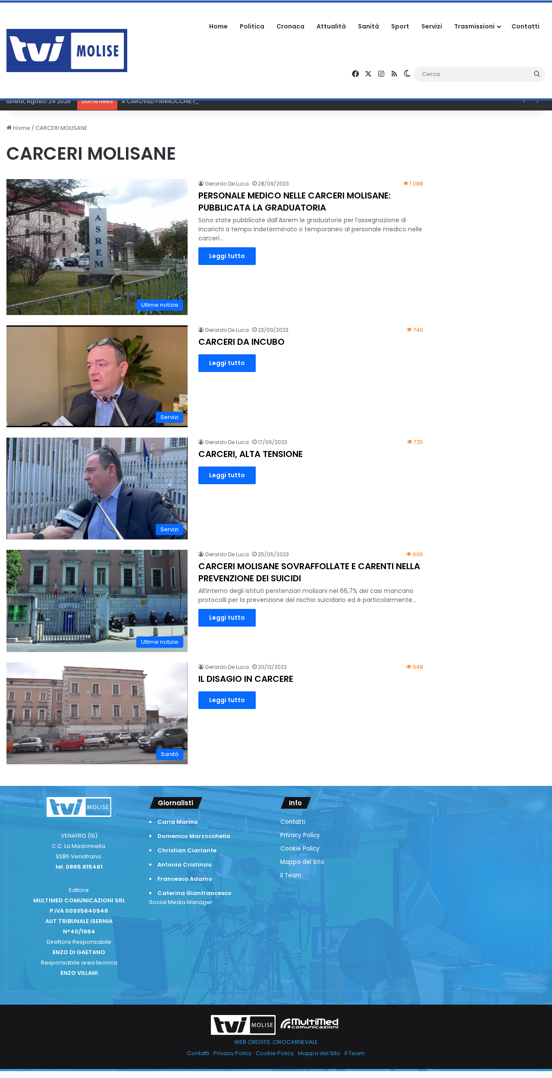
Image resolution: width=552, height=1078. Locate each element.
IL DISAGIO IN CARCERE (245, 679)
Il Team (290, 875)
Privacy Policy (300, 835)
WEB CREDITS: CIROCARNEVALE (276, 1042)
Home (218, 26)
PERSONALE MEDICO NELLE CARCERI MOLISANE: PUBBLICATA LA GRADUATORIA (294, 201)
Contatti (525, 26)
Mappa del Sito (302, 862)
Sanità (368, 26)
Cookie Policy (300, 849)
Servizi (431, 26)
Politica (252, 26)
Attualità (331, 26)
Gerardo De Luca (227, 183)
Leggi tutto (227, 256)
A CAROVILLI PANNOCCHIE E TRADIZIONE (175, 101)
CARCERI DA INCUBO (241, 342)
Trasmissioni (474, 26)
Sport (400, 26)
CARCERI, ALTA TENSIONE (250, 454)
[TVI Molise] (66, 50)
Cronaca (290, 26)
